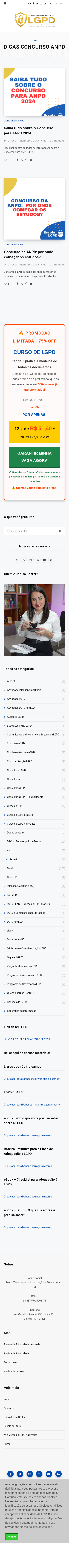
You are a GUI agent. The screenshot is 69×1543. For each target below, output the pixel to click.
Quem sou (9, 1408)
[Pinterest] (26, 160)
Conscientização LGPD (19, 761)
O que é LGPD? (15, 957)
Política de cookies (14, 1371)
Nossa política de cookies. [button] (36, 1526)
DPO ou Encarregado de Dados (24, 841)
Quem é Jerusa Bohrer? (20, 992)
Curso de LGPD (15, 806)
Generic (14, 859)
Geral (10, 868)
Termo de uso (11, 1362)
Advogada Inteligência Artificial (24, 690)
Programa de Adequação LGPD (24, 975)
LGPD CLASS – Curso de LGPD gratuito (28, 904)
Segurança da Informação (21, 1010)
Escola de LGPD (12, 1426)
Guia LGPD (13, 877)
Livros (7, 1444)
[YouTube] (49, 1474)
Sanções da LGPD (17, 1002)
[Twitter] (22, 160)
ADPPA (11, 681)
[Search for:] (34, 531)
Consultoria (13, 779)
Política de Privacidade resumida (22, 1344)
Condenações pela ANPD (21, 752)
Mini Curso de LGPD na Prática (20, 1434)
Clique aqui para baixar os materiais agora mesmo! (32, 1104)
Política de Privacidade (16, 1353)
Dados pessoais (16, 832)
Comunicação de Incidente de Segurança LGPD (33, 734)
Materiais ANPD (16, 939)
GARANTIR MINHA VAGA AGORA (34, 457)
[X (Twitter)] (20, 1474)
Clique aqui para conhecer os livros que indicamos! (32, 1078)
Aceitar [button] (11, 1536)
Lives (10, 930)
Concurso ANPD (14, 120)
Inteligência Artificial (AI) (20, 886)
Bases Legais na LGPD (19, 725)
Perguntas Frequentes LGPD (23, 966)
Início (7, 1399)
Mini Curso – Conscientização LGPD (27, 948)
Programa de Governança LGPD (24, 984)
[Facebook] (17, 160)
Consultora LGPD (16, 770)
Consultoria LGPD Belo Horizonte (25, 796)
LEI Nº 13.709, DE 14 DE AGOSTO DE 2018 (27, 1039)
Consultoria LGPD (16, 788)
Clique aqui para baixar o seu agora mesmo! (28, 1135)
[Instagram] (30, 1474)
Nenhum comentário (33, 141)
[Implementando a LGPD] (34, 20)
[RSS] (39, 1474)
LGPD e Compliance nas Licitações (26, 912)
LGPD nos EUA (15, 921)
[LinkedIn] (31, 160)
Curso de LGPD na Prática (21, 823)
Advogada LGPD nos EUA (21, 707)
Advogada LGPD (16, 698)
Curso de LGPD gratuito (20, 814)
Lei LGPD (12, 894)
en (8, 850)
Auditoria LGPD (15, 716)
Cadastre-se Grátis (14, 1417)
